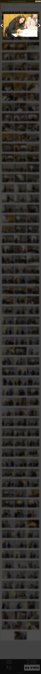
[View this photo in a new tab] (38, 1)
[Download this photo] (36, 1)
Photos (9, 1)
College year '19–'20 (15, 1)
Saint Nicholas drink (22, 1)
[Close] (40, 1)
